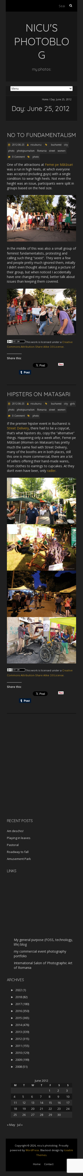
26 (24, 1115)
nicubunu (36, 144)
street (52, 150)
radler (51, 470)
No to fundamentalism (41, 134)
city (66, 144)
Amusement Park (19, 859)
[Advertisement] (36, 782)
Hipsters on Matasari (38, 394)
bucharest (56, 144)
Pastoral (13, 845)
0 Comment (18, 156)
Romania (42, 150)
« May (11, 1125)
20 (32, 1109)
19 (24, 1109)
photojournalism (26, 150)
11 (15, 1103)
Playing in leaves (18, 838)
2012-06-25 (17, 144)
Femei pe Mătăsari (59, 164)
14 (41, 1103)
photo (11, 150)
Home (45, 99)
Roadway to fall (18, 852)
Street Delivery (18, 428)
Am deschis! (15, 831)
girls (72, 403)
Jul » (20, 1125)
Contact (48, 1164)
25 (15, 1115)
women (61, 150)
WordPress (32, 1150)
